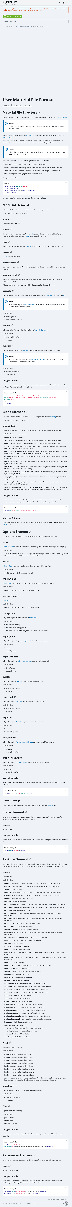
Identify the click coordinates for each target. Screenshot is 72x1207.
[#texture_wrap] (10, 1042)
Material (6, 105)
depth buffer (28, 641)
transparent (33, 618)
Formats (28, 105)
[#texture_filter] (9, 1106)
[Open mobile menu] (67, 2)
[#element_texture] (30, 859)
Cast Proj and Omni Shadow (24, 742)
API (64, 295)
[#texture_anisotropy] (15, 1086)
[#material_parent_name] (18, 262)
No (30, 1203)
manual (30, 234)
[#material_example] (20, 380)
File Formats (18, 26)
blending (53, 417)
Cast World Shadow (22, 762)
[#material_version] (12, 219)
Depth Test (19, 722)
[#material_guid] (9, 242)
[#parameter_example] (20, 1176)
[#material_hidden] (12, 325)
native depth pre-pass (24, 661)
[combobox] (58, 2)
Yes (23, 1203)
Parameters (30, 135)
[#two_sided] (15, 697)
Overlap (19, 681)
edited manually (8, 137)
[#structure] (39, 112)
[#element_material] (31, 205)
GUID (27, 236)
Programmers (17, 105)
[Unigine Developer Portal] (10, 3)
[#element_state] (26, 812)
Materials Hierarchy (40, 330)
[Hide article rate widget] (34, 1203)
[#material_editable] (13, 291)
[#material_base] (19, 275)
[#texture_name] (10, 872)
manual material (29, 305)
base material (62, 117)
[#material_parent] (11, 252)
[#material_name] (10, 229)
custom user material (38, 360)
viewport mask (9, 600)
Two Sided (19, 702)
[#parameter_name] (10, 1166)
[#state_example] (20, 835)
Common (5, 525)
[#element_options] (30, 531)
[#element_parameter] (34, 1155)
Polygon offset (7, 566)
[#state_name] (10, 825)
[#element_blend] (27, 412)
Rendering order (8, 547)
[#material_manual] (12, 346)
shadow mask (8, 583)
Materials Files (27, 26)
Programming (10, 26)
